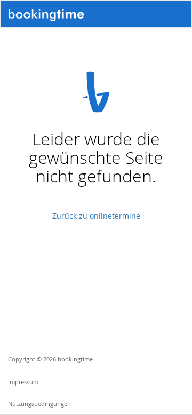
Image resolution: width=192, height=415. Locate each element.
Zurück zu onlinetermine (96, 216)
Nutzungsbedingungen (39, 404)
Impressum (23, 382)
